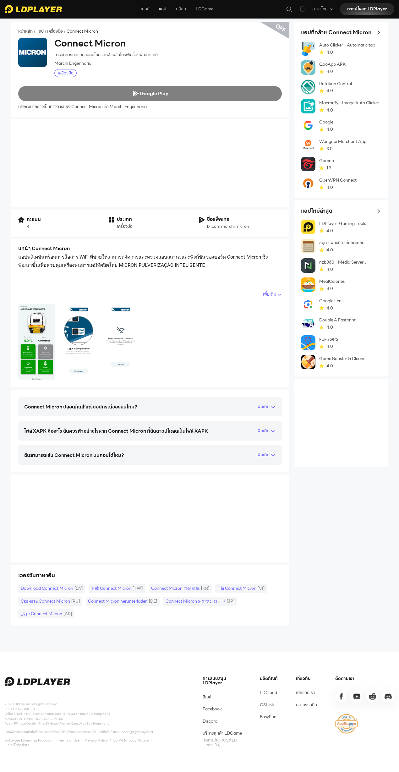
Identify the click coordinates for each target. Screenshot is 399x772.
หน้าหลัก (25, 31)
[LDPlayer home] (33, 9)
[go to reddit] (372, 696)
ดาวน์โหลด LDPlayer (367, 9)
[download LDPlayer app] (302, 9)
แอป (162, 9)
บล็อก (181, 9)
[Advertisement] (150, 163)
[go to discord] (388, 696)
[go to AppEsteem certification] (346, 723)
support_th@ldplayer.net (135, 732)
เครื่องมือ (55, 31)
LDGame (204, 9)
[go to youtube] (357, 696)
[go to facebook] (341, 696)
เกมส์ (145, 9)
